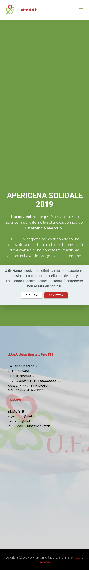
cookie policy (68, 276)
